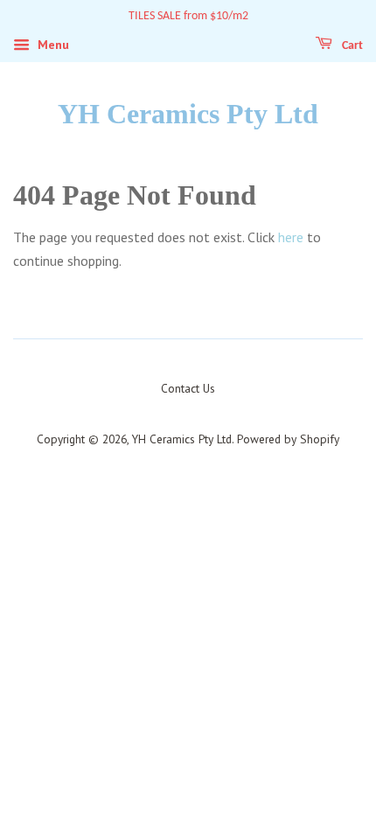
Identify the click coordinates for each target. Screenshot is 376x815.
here (290, 237)
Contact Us (188, 388)
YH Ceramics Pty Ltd (188, 113)
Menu (51, 44)
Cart (351, 45)
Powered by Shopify (288, 439)
